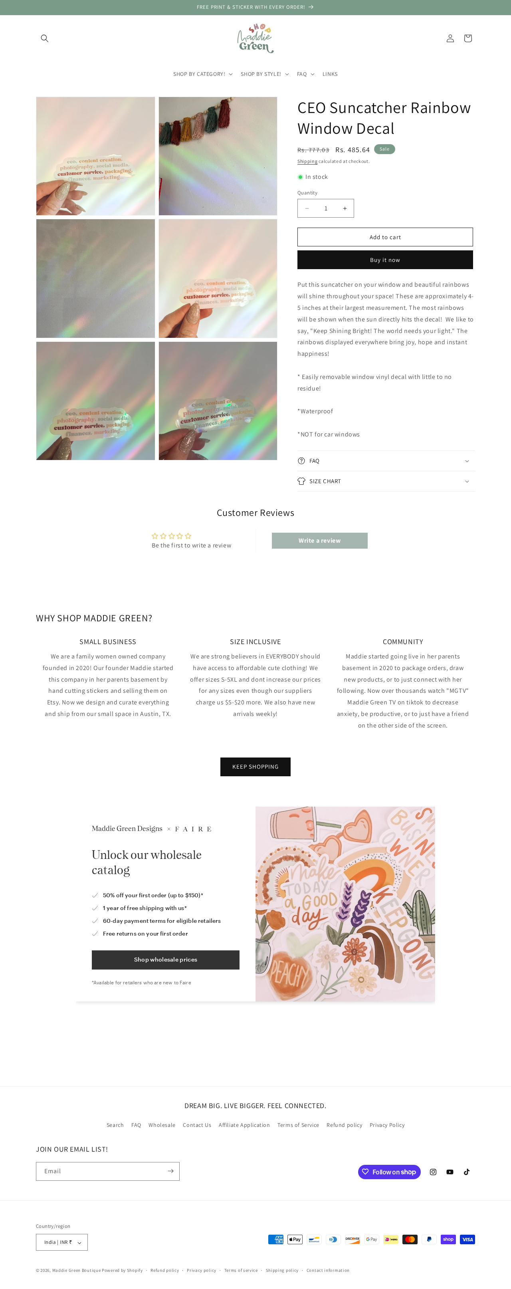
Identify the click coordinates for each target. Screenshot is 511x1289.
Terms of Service (298, 1125)
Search (115, 1125)
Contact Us (197, 1125)
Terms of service (241, 1270)
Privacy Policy (387, 1125)
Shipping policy (282, 1270)
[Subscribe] (170, 1171)
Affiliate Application (244, 1125)
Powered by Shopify (122, 1270)
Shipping (307, 161)
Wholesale (162, 1125)
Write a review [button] (320, 540)
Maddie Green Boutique (76, 1270)
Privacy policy (201, 1270)
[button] (44, 38)
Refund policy (344, 1125)
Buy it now (385, 260)
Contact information (328, 1270)
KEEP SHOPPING (255, 766)
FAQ (136, 1125)
